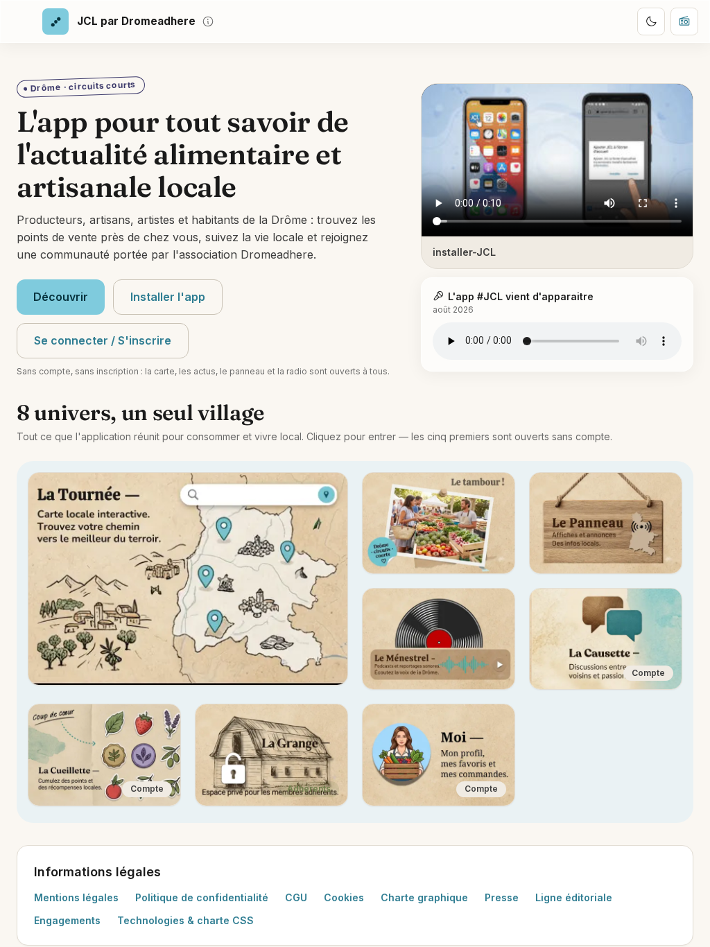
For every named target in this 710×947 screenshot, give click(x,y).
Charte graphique (424, 897)
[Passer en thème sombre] (651, 21)
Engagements (67, 920)
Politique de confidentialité (201, 897)
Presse (502, 897)
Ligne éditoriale (573, 897)
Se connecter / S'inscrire (102, 340)
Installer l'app (167, 297)
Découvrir (60, 297)
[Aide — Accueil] (208, 21)
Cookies (344, 897)
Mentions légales (76, 897)
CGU (296, 897)
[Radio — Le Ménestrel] (684, 21)
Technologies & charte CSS (185, 920)
